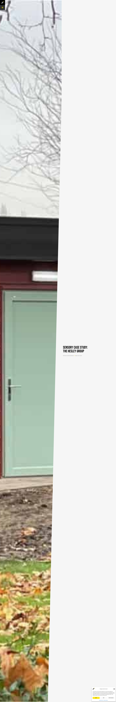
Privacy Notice (105, 700)
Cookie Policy (101, 700)
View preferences (111, 697)
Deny (103, 697)
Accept (96, 697)
